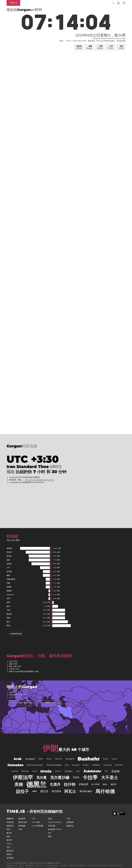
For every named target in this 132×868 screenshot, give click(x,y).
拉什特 (69, 784)
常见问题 (51, 826)
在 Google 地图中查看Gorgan (22, 703)
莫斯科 (9, 591)
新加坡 (9, 614)
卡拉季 (90, 777)
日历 (8, 847)
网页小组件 (22, 822)
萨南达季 (83, 784)
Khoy (67, 765)
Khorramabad (53, 765)
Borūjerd (70, 759)
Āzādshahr (92, 771)
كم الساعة (64, 865)
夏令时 (9, 833)
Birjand (49, 759)
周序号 (9, 854)
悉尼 (8, 626)
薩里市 (113, 784)
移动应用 (21, 819)
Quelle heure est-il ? (53, 865)
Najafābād (96, 765)
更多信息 (91, 41)
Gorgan (114, 759)
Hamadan (15, 765)
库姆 (18, 784)
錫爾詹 (34, 791)
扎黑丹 (55, 784)
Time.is (13, 3)
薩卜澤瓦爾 (95, 784)
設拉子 (22, 791)
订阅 (20, 829)
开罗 (8, 598)
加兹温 (76, 777)
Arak (18, 759)
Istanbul (10, 595)
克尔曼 (41, 777)
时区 (8, 829)
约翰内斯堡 (11, 579)
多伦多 (9, 556)
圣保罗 (9, 564)
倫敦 (89, 47)
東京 (120, 47)
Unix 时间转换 (37, 826)
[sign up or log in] (118, 4)
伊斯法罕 (23, 777)
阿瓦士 (70, 791)
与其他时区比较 (16, 634)
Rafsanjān (25, 771)
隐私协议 (69, 826)
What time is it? (12, 865)
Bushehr (89, 759)
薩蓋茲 (105, 784)
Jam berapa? (103, 865)
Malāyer (86, 765)
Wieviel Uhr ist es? (115, 865)
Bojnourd (58, 759)
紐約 (8, 560)
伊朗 (51, 748)
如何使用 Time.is (55, 829)
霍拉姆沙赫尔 (85, 791)
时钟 (8, 836)
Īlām (106, 771)
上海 (8, 610)
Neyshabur (119, 765)
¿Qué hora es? (40, 865)
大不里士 (109, 777)
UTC (8, 568)
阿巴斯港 (56, 791)
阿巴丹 (44, 791)
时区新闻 (21, 826)
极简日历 (10, 851)
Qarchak (14, 771)
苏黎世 (9, 587)
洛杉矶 (79, 47)
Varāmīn (58, 771)
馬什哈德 (105, 791)
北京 (110, 47)
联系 (50, 836)
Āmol (78, 771)
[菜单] (124, 3)
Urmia (46, 771)
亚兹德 (115, 771)
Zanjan (69, 771)
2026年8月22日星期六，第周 (100, 35)
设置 (50, 819)
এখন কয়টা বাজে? (72, 865)
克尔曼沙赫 (59, 777)
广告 (68, 819)
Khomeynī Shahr (35, 765)
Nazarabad (107, 765)
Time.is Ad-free (54, 822)
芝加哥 (9, 552)
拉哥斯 (9, 571)
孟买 (8, 606)
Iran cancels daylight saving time (39, 480)
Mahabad (75, 765)
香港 (8, 618)
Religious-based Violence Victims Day (108, 38)
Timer (9, 844)
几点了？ (21, 865)
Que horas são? (93, 865)
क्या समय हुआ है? (30, 865)
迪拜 (8, 602)
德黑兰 (36, 784)
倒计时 (9, 840)
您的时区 (10, 826)
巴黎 (100, 47)
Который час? (82, 865)
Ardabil (30, 759)
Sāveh (34, 771)
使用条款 (69, 822)
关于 (50, 833)
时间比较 (10, 822)
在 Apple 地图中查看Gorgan (49, 703)
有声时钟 (10, 858)
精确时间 (10, 819)
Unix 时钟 (36, 822)
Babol (40, 759)
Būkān (105, 759)
